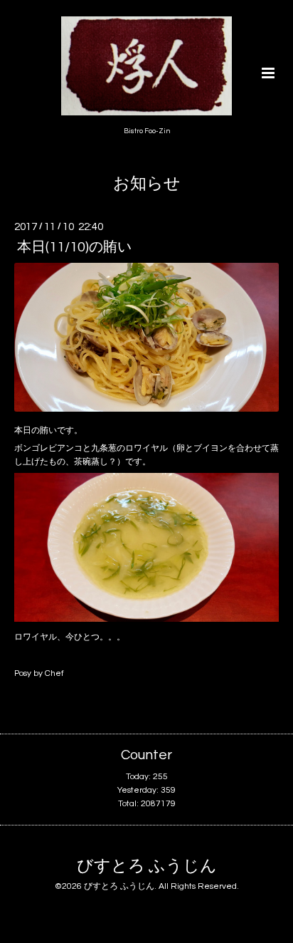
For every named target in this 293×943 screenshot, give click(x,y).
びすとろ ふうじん (147, 866)
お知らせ (147, 184)
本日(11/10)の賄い (74, 247)
